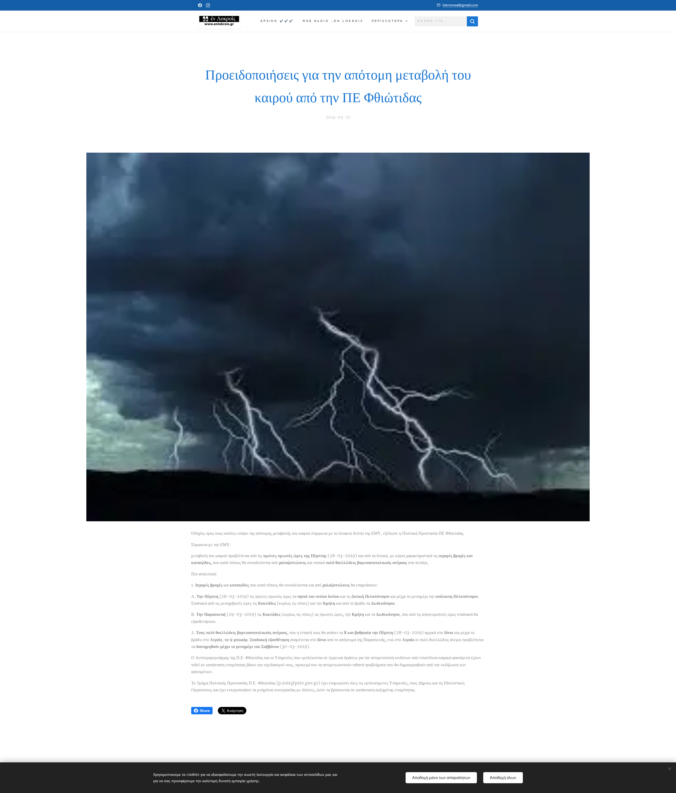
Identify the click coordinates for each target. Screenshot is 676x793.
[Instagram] (208, 5)
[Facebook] (200, 5)
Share (205, 710)
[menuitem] (278, 21)
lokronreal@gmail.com (460, 5)
